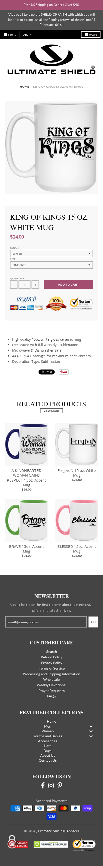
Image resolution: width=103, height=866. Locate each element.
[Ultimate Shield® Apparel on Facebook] (43, 785)
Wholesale (51, 679)
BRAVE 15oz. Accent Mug (26, 549)
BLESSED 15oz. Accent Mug (76, 549)
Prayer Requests (51, 690)
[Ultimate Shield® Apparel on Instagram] (51, 785)
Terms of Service (51, 668)
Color (14, 247)
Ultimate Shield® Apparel (58, 831)
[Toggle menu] (91, 726)
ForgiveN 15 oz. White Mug (77, 473)
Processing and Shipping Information (51, 674)
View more (52, 410)
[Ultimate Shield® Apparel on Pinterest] (60, 785)
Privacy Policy (51, 663)
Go (93, 621)
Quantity (17, 278)
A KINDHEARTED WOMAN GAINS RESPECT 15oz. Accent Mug (26, 478)
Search (51, 651)
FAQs (51, 696)
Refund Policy (51, 657)
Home (24, 86)
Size (13, 259)
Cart (93, 34)
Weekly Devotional (51, 685)
